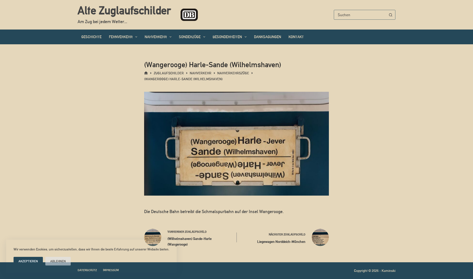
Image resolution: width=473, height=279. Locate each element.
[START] (146, 73)
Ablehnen (58, 261)
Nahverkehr (156, 37)
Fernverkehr (121, 37)
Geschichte (91, 37)
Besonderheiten (227, 37)
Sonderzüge (190, 37)
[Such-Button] (390, 14)
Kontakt (296, 37)
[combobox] (360, 15)
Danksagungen (267, 37)
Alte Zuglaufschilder (124, 10)
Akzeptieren (28, 261)
